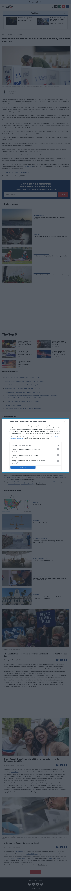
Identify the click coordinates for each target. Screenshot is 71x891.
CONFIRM (23, 467)
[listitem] (35, 445)
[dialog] (35, 445)
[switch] (57, 449)
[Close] (65, 421)
